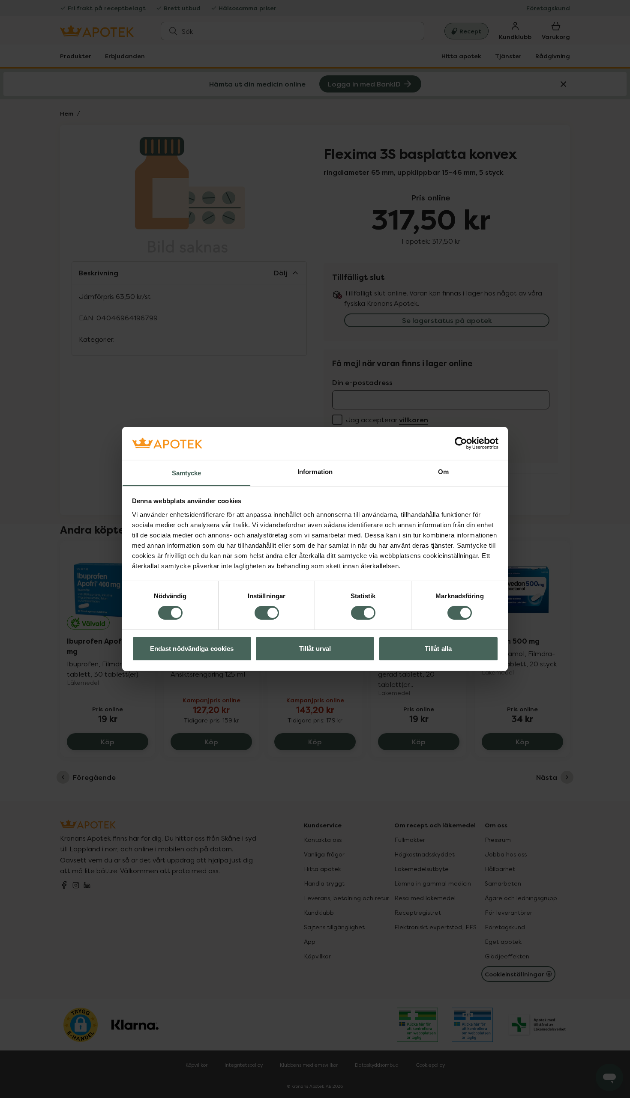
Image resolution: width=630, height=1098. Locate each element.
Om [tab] (443, 471)
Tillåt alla (438, 648)
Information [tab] (315, 471)
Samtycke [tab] (186, 473)
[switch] (267, 613)
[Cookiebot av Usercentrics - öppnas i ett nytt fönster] (460, 443)
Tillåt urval (315, 648)
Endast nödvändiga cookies (192, 648)
